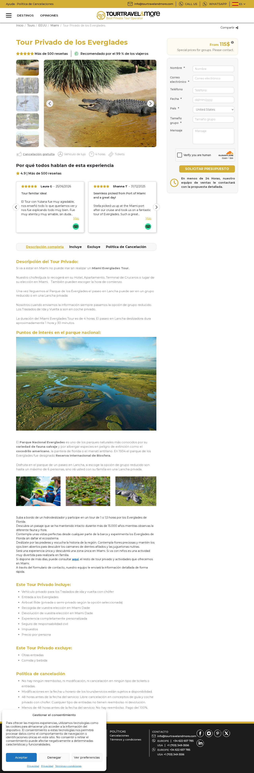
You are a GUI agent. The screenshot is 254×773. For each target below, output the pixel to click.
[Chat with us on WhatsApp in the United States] (174, 754)
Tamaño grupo (176, 120)
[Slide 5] (27, 139)
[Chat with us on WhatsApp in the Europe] (180, 749)
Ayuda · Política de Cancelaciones (30, 4)
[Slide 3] (27, 103)
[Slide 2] (27, 85)
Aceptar (21, 757)
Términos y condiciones (68, 765)
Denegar (54, 757)
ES (240, 4)
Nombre (177, 68)
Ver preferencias (87, 757)
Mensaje (176, 130)
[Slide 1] (27, 68)
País (174, 108)
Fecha (176, 99)
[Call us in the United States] (178, 745)
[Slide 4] (27, 121)
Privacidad (33, 765)
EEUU (42, 25)
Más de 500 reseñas (51, 54)
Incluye (75, 247)
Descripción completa (45, 247)
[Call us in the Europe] (183, 740)
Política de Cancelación (126, 247)
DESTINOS (25, 15)
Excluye (93, 247)
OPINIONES (49, 15)
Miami (54, 25)
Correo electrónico (179, 80)
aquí (75, 559)
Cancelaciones (119, 735)
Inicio (19, 25)
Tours (31, 25)
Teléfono (176, 89)
